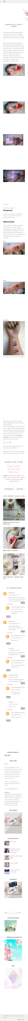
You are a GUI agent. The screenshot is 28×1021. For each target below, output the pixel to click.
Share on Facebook (14, 466)
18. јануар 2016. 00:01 (13, 704)
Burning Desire (13, 675)
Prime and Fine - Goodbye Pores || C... (13, 577)
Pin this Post (15, 472)
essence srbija (19, 479)
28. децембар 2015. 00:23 (17, 637)
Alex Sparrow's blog (18, 607)
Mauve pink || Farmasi (10, 550)
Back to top (21, 1019)
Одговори (23, 602)
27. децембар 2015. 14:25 (14, 594)
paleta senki (16, 481)
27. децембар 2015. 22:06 (14, 623)
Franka (11, 702)
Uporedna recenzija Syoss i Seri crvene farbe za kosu (15, 850)
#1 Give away (13, 841)
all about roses (20, 475)
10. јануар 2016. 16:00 (13, 677)
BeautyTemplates (10, 1015)
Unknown (12, 592)
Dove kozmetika (14, 863)
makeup (11, 481)
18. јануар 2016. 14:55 (15, 689)
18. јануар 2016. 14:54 (15, 714)
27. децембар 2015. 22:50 (14, 650)
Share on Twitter (15, 469)
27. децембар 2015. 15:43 (16, 609)
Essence (5, 477)
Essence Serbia (11, 479)
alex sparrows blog (12, 475)
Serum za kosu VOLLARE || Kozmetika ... (11, 523)
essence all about (12, 477)
